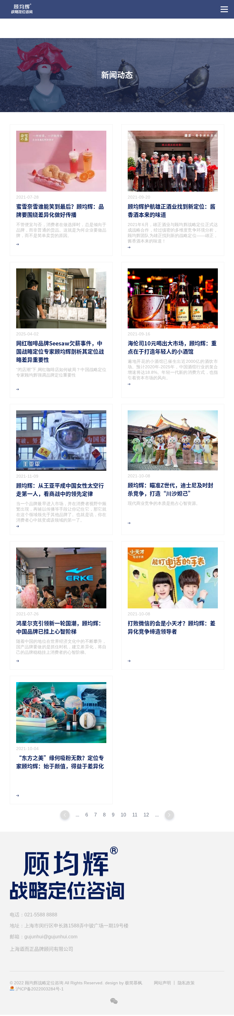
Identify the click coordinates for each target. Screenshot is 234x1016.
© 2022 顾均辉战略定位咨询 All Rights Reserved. (57, 982)
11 (134, 814)
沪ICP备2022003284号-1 (40, 988)
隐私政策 (186, 982)
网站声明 (162, 982)
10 (123, 814)
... (77, 814)
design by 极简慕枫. (124, 982)
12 (146, 814)
